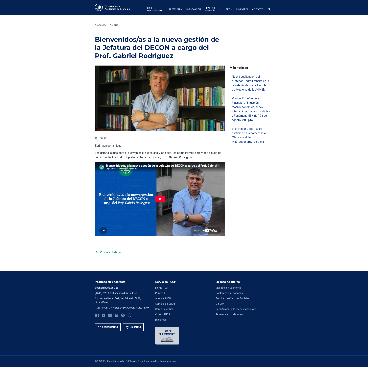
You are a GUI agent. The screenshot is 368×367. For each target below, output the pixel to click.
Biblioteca (160, 319)
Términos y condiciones (229, 314)
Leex (227, 9)
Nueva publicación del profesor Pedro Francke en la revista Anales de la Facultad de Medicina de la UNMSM (250, 83)
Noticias (114, 25)
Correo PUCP (162, 314)
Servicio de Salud (165, 303)
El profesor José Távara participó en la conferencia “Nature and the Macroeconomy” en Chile (249, 135)
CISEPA (220, 303)
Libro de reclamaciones (167, 332)
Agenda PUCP (163, 298)
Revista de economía (210, 9)
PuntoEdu (160, 293)
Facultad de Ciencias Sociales (233, 298)
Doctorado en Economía (229, 293)
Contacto (257, 9)
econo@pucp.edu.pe (106, 287)
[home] (112, 7)
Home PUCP (162, 287)
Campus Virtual (164, 309)
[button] (155, 10)
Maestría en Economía (228, 287)
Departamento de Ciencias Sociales (236, 309)
